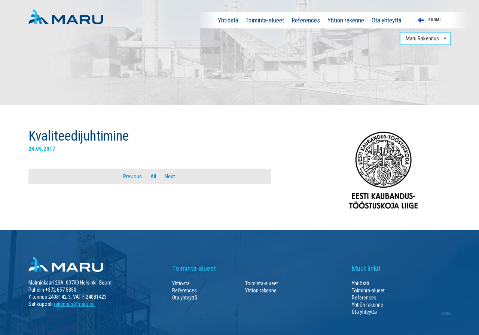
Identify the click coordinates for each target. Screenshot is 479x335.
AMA (446, 313)
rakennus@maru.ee (74, 304)
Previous (132, 176)
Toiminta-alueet (264, 20)
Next (170, 176)
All (153, 176)
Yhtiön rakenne (345, 20)
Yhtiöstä (228, 20)
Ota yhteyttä (386, 20)
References (306, 20)
